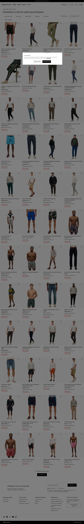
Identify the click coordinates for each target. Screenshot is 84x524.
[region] (42, 58)
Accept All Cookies (46, 61)
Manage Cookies (37, 61)
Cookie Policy (48, 58)
